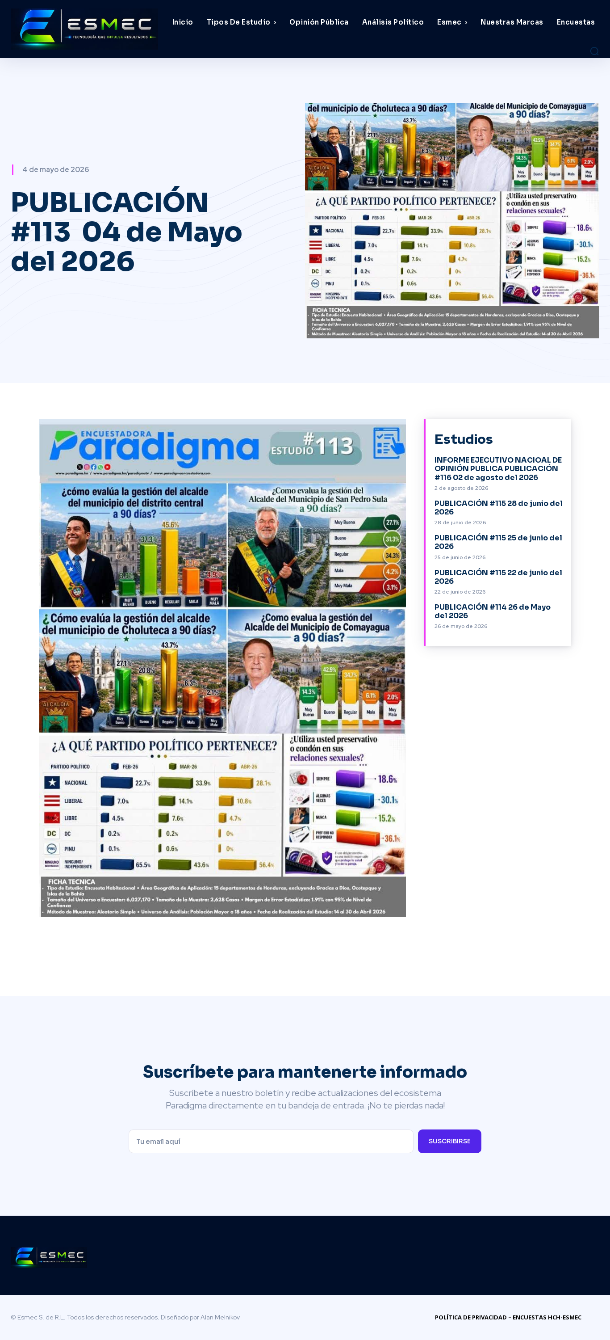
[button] (594, 51)
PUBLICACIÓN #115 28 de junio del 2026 (499, 508)
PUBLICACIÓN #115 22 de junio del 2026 (498, 577)
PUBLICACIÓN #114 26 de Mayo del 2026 (493, 611)
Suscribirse (450, 1141)
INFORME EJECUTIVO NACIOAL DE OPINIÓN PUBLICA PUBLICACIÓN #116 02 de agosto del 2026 (498, 468)
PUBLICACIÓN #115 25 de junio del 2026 (498, 542)
